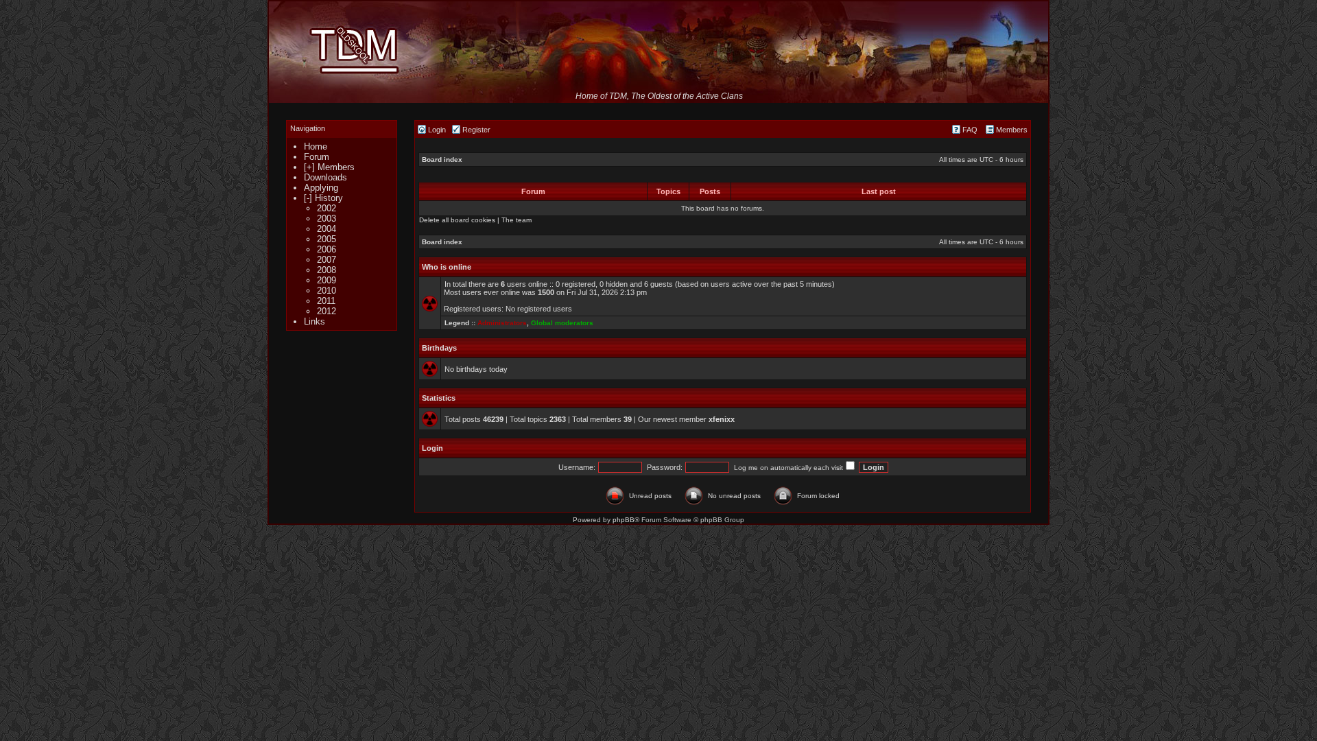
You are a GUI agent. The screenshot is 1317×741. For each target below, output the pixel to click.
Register (475, 130)
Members (1011, 130)
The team (516, 220)
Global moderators (562, 323)
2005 (326, 239)
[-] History (323, 198)
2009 (326, 280)
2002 (326, 208)
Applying (321, 188)
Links (314, 321)
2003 (326, 218)
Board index (442, 159)
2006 (326, 249)
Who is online (446, 267)
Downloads (325, 177)
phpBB (623, 520)
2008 (326, 270)
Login (436, 130)
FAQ (968, 130)
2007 (326, 260)
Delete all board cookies (457, 220)
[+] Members (329, 167)
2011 (326, 301)
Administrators (502, 323)
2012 (326, 311)
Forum (316, 157)
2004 (326, 229)
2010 (326, 290)
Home (315, 146)
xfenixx (722, 419)
